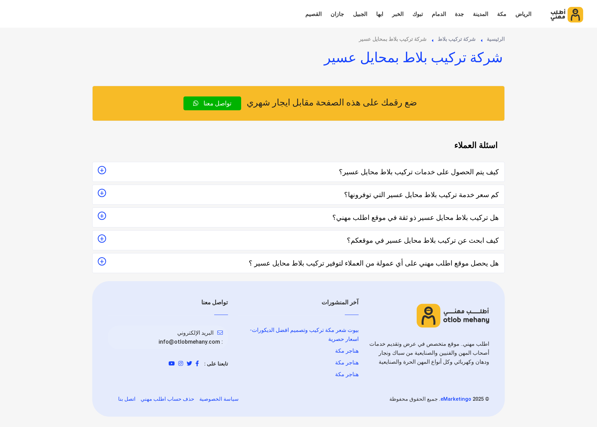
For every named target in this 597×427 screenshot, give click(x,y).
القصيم (313, 14)
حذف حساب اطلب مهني (167, 399)
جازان (337, 14)
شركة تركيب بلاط (457, 39)
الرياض (523, 14)
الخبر (398, 14)
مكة (501, 14)
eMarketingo (455, 399)
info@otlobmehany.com (189, 341)
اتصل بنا (126, 399)
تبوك (418, 14)
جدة (459, 14)
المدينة (480, 14)
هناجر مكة (347, 350)
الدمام (439, 14)
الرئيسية (496, 39)
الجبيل (360, 14)
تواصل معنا (216, 103)
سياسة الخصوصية (219, 399)
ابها (379, 14)
